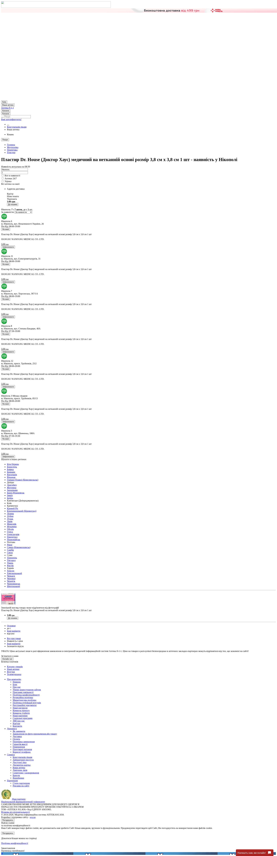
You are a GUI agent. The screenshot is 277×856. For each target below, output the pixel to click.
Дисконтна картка (21, 765)
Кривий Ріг (12, 508)
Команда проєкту (21, 710)
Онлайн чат (7, 659)
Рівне (9, 545)
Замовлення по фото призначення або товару (35, 734)
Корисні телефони (22, 752)
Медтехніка (12, 147)
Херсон (10, 571)
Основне (11, 626)
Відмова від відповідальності (15, 812)
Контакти (17, 726)
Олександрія (13, 534)
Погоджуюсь (7, 820)
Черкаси (11, 576)
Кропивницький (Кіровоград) (21, 511)
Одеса (10, 532)
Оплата (16, 739)
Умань (10, 563)
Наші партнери (20, 715)
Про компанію (14, 679)
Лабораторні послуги (23, 760)
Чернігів (11, 581)
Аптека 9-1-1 (7, 108)
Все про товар (14, 638)
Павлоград (12, 537)
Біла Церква (13, 464)
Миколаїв (11, 524)
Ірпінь (10, 498)
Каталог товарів (15, 666)
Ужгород (11, 560)
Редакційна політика (23, 697)
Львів (9, 521)
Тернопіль (12, 558)
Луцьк (10, 519)
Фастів (10, 565)
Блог (15, 684)
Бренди (16, 775)
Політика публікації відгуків (27, 702)
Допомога (12, 728)
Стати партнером (21, 783)
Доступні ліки (20, 762)
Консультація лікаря (16, 127)
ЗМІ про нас (19, 721)
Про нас (17, 687)
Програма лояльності (23, 692)
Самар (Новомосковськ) (18, 547)
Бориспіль (12, 467)
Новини (17, 682)
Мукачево (12, 526)
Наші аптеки (13, 669)
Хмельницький (14, 573)
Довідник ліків (20, 770)
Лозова (10, 513)
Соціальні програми (22, 718)
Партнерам (12, 780)
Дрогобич (12, 485)
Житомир (11, 487)
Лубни (10, 516)
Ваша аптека (19, 767)
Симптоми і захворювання (26, 773)
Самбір (10, 550)
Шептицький (13, 586)
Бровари (11, 472)
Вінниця (11, 477)
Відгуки (11, 672)
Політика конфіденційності (26, 695)
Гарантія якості (20, 744)
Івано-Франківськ (15, 493)
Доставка (17, 736)
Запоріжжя (12, 490)
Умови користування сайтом (27, 689)
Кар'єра (16, 723)
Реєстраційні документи (25, 705)
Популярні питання (22, 749)
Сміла (10, 552)
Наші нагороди (20, 708)
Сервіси (11, 754)
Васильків (12, 474)
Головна (11, 144)
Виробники (18, 778)
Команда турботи (21, 713)
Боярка (10, 469)
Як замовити (19, 731)
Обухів (10, 529)
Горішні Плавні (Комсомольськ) (22, 480)
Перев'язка (12, 150)
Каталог (5, 111)
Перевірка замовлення (24, 741)
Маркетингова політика (24, 700)
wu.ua (32, 817)
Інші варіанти (13, 631)
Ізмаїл (10, 495)
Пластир (11, 152)
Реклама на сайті (21, 786)
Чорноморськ (13, 584)
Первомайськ (13, 539)
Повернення (19, 747)
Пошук (5, 140)
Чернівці (11, 578)
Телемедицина (14, 674)
